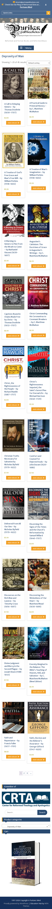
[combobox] (26, 825)
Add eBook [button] (12, 123)
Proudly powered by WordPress (16, 903)
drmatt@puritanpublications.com (27, 2)
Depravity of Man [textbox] (25, 826)
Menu (28, 48)
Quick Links (7, 13)
